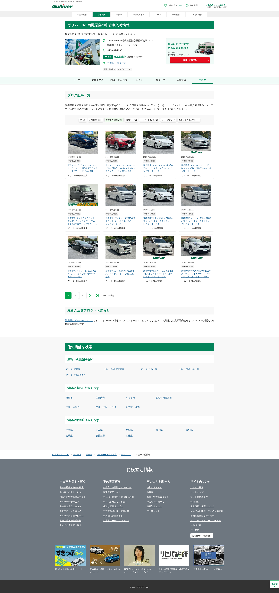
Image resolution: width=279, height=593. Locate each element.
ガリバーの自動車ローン (72, 515)
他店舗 (274, 584)
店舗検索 (101, 14)
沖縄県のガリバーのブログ (79, 320)
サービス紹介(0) (168, 120)
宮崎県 (69, 435)
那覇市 (69, 397)
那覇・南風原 (73, 407)
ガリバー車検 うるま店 (188, 369)
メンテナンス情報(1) (149, 120)
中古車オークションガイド (116, 520)
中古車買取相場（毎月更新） (117, 511)
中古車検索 (82, 14)
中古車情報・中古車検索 (72, 487)
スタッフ (160, 80)
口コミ (139, 80)
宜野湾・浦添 (133, 407)
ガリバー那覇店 (73, 369)
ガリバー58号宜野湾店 (113, 369)
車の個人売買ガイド (113, 515)
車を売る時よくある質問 (115, 501)
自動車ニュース (154, 492)
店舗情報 (181, 80)
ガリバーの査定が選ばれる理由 (118, 497)
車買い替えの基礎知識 (70, 520)
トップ (76, 80)
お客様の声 (195, 525)
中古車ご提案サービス (70, 492)
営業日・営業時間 (117, 63)
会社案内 (194, 530)
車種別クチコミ (154, 506)
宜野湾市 (100, 397)
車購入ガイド (138, 14)
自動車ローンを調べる (70, 511)
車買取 (119, 14)
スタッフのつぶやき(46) (189, 120)
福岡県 (69, 430)
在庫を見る (97, 80)
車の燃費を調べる (155, 501)
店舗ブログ (126, 454)
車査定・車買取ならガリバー (117, 487)
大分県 (189, 430)
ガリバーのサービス (69, 501)
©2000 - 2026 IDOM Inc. (139, 587)
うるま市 (130, 397)
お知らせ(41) (131, 120)
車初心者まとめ (154, 487)
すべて (83, 120)
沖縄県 (129, 435)
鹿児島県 (100, 435)
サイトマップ (196, 492)
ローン (158, 14)
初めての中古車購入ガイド (73, 497)
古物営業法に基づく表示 (202, 515)
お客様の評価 (196, 14)
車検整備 (176, 14)
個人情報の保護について (202, 506)
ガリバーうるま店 (149, 369)
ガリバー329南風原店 (75, 375)
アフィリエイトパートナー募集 (205, 520)
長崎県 (129, 430)
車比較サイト (153, 511)
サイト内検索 (196, 487)
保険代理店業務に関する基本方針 (206, 511)
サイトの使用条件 (199, 497)
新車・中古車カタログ (158, 497)
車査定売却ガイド (112, 492)
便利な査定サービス (113, 506)
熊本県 (159, 430)
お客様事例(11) (95, 120)
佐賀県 (99, 430)
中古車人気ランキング (70, 506)
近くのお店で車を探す (70, 525)
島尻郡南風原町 (164, 397)
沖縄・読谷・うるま (106, 407)
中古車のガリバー (60, 454)
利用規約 (194, 501)
